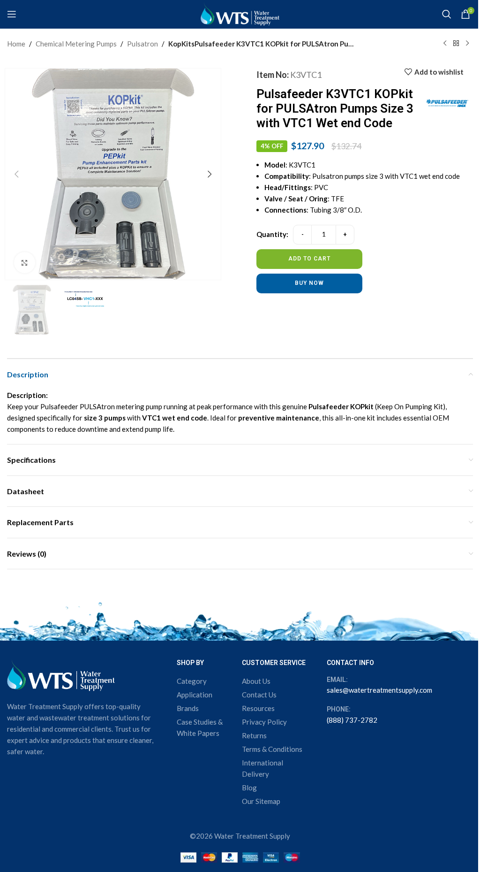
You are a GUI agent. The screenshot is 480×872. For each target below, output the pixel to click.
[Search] (446, 14)
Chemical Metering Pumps (76, 43)
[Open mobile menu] (11, 14)
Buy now (309, 283)
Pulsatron (142, 43)
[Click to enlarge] (24, 262)
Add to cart (309, 258)
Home (16, 43)
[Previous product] (444, 43)
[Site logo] (240, 13)
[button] (16, 174)
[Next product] (467, 43)
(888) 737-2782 (352, 720)
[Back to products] (456, 43)
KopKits (181, 43)
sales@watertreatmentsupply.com (379, 690)
